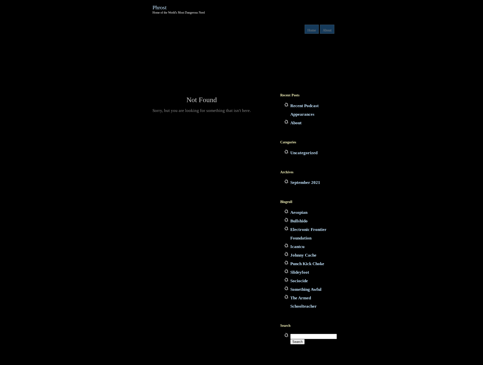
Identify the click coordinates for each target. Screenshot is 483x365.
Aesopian (298, 212)
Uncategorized (303, 152)
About (327, 30)
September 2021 (305, 182)
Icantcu (297, 246)
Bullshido (299, 221)
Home (311, 30)
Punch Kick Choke (307, 263)
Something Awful (305, 289)
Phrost (159, 7)
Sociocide (299, 280)
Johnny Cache (303, 255)
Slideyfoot (299, 272)
